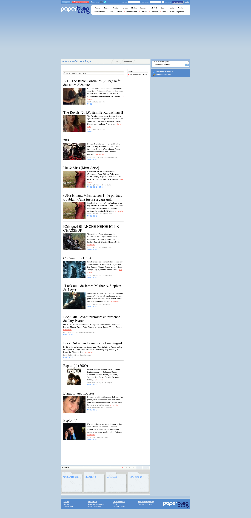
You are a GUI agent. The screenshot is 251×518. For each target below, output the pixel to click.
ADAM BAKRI (112, 477)
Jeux (116, 62)
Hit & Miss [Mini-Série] (81, 167)
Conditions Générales (96, 504)
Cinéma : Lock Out (77, 257)
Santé (111, 12)
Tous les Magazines (176, 12)
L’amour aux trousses (78, 393)
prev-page (139, 467)
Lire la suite (99, 154)
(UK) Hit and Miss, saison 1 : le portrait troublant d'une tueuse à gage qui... (92, 197)
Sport (163, 8)
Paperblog (75, 10)
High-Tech (153, 8)
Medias (134, 8)
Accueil (66, 2)
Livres (125, 8)
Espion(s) (70, 420)
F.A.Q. (115, 504)
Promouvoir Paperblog (146, 502)
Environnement (131, 12)
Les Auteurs (127, 62)
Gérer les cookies (119, 506)
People (180, 8)
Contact (66, 504)
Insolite (171, 8)
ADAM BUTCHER (136, 477)
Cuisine (119, 12)
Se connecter (178, 2)
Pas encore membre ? (164, 72)
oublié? (187, 2)
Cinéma (106, 8)
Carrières (154, 12)
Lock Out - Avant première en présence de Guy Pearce (91, 318)
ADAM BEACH (90, 477)
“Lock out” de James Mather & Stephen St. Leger (92, 287)
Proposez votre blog (163, 75)
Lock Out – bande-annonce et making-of (92, 343)
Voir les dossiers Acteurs (138, 75)
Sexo (164, 12)
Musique (116, 8)
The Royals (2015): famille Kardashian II (93, 112)
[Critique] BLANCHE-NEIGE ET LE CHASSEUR (91, 228)
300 (66, 139)
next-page (146, 467)
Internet (143, 8)
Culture (97, 8)
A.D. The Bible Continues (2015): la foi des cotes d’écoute (92, 82)
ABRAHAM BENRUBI (70, 477)
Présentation (92, 502)
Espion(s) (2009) (75, 365)
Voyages (144, 12)
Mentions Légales (94, 506)
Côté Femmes (100, 12)
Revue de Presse (119, 502)
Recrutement (68, 506)
